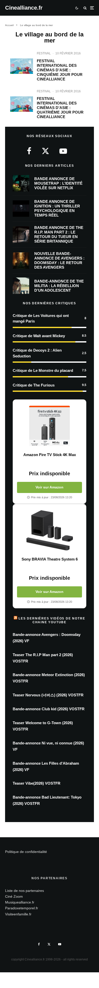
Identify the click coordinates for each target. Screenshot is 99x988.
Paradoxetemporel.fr (21, 908)
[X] (49, 944)
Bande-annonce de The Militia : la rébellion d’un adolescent (59, 285)
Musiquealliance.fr (19, 902)
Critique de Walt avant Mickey (39, 336)
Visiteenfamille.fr (18, 914)
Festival (44, 53)
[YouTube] (59, 944)
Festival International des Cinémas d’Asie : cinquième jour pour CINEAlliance (59, 70)
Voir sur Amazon (49, 487)
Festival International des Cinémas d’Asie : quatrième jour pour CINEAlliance (60, 107)
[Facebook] (39, 944)
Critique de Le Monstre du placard (43, 370)
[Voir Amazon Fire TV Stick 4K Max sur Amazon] (49, 426)
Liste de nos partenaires (24, 891)
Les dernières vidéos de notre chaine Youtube (52, 620)
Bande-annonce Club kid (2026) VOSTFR (49, 709)
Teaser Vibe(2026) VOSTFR (36, 783)
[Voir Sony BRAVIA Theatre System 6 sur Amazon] (49, 530)
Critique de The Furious (34, 385)
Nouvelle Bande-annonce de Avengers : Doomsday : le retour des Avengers (59, 260)
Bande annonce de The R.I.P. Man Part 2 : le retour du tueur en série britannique (58, 234)
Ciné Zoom (14, 896)
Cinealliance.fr (24, 8)
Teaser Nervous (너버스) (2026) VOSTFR (48, 695)
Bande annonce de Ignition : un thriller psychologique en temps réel (57, 208)
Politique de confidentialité (26, 852)
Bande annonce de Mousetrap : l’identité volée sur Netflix (58, 183)
